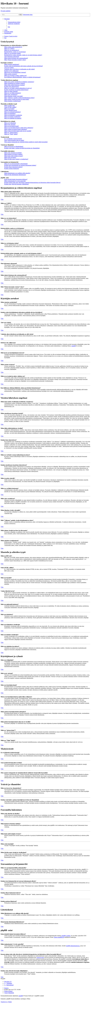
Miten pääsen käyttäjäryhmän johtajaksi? (15, 129)
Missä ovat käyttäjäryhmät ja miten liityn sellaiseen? (18, 127)
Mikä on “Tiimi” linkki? (11, 134)
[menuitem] (14, 22)
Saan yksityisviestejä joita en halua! (14, 140)
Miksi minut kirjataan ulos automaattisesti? (16, 58)
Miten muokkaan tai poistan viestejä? (14, 83)
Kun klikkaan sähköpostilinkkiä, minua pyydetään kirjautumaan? (22, 77)
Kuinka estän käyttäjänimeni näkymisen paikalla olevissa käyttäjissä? (23, 66)
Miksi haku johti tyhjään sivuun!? (13, 156)
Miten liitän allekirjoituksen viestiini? (14, 85)
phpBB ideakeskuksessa (73, 946)
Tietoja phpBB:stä (59, 937)
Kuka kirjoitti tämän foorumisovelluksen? (15, 179)
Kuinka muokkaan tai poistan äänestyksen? (16, 89)
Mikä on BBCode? (9, 105)
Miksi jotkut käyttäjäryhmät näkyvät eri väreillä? (17, 131)
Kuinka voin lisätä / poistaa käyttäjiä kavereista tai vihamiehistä (22, 148)
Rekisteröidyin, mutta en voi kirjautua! (15, 52)
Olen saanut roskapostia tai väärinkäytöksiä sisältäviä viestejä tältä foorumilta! (26, 142)
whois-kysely (40, 957)
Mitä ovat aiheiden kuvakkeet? (12, 118)
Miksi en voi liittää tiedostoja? (12, 93)
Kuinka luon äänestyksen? (11, 86)
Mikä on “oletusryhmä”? (11, 132)
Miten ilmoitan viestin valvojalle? (13, 96)
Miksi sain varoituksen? (11, 94)
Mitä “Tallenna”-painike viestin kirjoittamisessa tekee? (19, 97)
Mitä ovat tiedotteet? (10, 113)
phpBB (73, 346)
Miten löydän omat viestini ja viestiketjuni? (16, 159)
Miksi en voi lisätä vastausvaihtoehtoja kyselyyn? (18, 88)
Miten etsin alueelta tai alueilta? (13, 152)
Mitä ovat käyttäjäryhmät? (11, 126)
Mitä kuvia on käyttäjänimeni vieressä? (15, 72)
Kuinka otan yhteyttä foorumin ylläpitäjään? (16, 184)
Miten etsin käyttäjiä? (10, 157)
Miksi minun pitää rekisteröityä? (13, 47)
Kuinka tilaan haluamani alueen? (13, 167)
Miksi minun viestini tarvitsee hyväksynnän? (16, 99)
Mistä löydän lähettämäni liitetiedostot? (15, 174)
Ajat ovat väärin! (9, 67)
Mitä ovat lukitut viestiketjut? (12, 116)
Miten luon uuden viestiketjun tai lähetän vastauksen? (19, 81)
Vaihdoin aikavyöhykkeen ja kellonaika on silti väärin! (19, 69)
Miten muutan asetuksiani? (11, 64)
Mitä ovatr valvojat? (9, 124)
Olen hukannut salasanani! (11, 56)
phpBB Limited (66, 935)
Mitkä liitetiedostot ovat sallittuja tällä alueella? (17, 173)
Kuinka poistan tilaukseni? (11, 168)
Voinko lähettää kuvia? (10, 110)
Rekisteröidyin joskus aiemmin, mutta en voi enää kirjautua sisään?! (23, 55)
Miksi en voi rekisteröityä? (11, 50)
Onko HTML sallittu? (10, 107)
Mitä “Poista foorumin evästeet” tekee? (15, 59)
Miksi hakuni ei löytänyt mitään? (13, 154)
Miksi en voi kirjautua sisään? (12, 53)
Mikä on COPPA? (9, 48)
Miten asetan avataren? (10, 74)
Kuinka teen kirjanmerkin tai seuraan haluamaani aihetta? (20, 165)
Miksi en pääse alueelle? (11, 91)
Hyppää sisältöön (5, 11)
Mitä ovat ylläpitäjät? (10, 123)
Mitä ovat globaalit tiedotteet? (12, 112)
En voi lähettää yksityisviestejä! (13, 138)
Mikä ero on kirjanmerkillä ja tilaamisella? (16, 163)
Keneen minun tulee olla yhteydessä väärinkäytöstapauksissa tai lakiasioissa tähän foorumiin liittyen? (32, 182)
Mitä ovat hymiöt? (9, 108)
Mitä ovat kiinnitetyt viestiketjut (13, 115)
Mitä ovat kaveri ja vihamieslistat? (13, 146)
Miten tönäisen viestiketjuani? (12, 101)
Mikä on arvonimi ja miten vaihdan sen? (15, 75)
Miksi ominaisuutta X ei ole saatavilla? (15, 181)
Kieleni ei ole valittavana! (11, 70)
